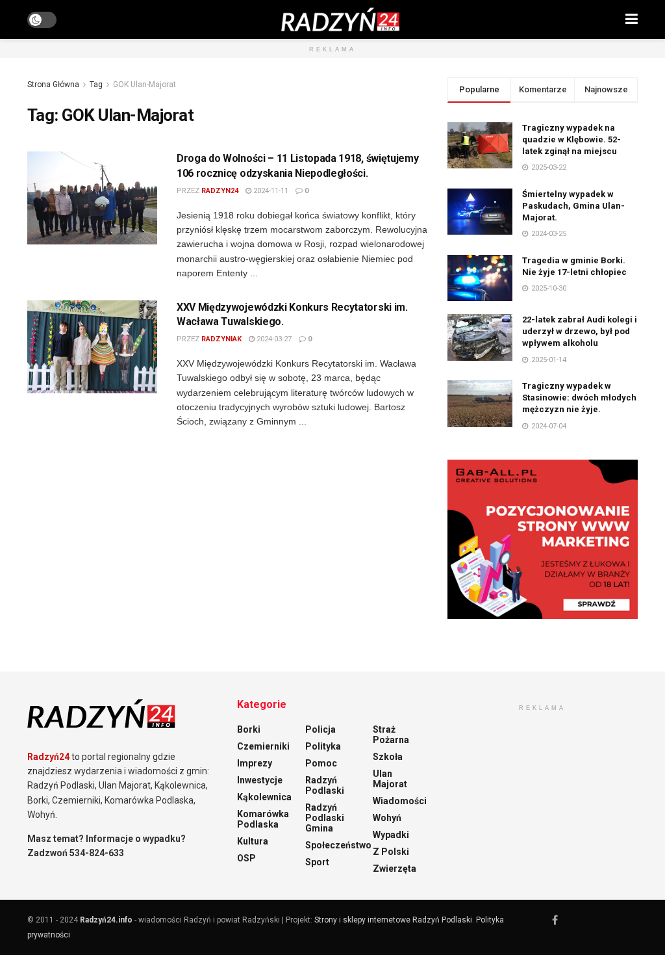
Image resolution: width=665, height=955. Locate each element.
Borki (248, 729)
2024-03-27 (273, 339)
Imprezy (254, 763)
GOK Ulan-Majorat (144, 84)
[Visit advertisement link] (542, 539)
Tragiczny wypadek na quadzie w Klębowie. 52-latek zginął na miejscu (571, 139)
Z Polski (391, 851)
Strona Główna (53, 84)
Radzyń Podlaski (324, 785)
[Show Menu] (631, 19)
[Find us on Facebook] (555, 920)
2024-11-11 (269, 191)
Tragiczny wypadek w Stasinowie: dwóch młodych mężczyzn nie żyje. (579, 397)
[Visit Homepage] (341, 20)
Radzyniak (221, 339)
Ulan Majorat (390, 778)
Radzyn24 (219, 191)
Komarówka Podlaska (263, 819)
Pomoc (321, 763)
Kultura (252, 841)
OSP (246, 858)
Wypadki (391, 835)
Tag (96, 84)
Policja (320, 729)
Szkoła (388, 757)
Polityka (323, 746)
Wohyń (387, 818)
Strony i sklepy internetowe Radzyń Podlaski (393, 919)
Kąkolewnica (264, 797)
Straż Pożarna (391, 734)
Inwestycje (259, 780)
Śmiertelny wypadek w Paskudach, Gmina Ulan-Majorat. (573, 205)
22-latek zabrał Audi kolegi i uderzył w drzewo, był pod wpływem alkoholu (579, 331)
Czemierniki (263, 746)
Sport (317, 862)
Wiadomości (400, 801)
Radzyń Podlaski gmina (324, 817)
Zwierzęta (394, 868)
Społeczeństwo (338, 845)
